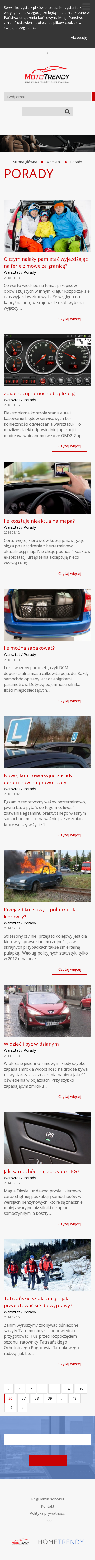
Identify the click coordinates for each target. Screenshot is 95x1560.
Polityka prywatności (47, 1513)
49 (10, 1407)
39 (50, 1398)
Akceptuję (79, 37)
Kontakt (47, 1506)
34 (68, 1388)
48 (74, 1398)
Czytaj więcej (69, 318)
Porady (76, 161)
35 (81, 1388)
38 (37, 1398)
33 (54, 1388)
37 (24, 1398)
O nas (48, 1520)
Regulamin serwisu (47, 1498)
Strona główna (25, 161)
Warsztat (53, 161)
